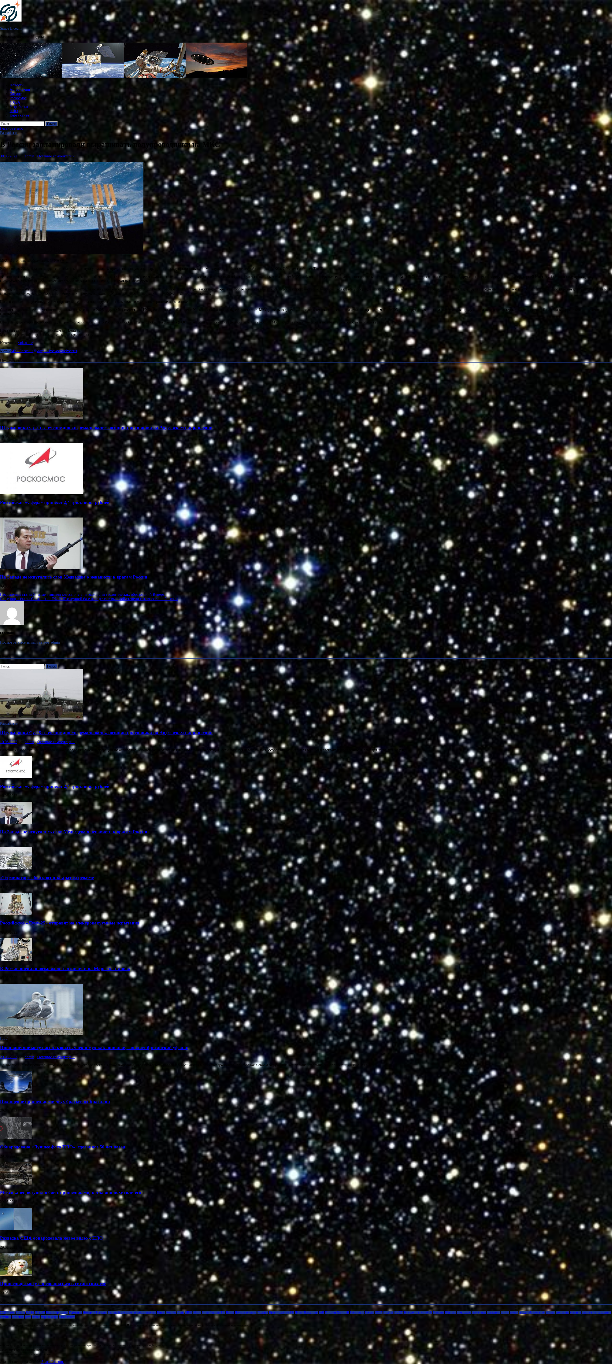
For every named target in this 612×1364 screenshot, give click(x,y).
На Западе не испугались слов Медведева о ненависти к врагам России (73, 576)
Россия (71, 351)
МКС (15, 351)
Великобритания (57, 1312)
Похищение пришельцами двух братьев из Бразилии (55, 1101)
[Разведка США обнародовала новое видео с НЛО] (16, 1229)
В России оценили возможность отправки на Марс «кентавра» (65, 968)
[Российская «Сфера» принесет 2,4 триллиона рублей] (41, 493)
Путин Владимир (306, 1312)
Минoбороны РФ (213, 1312)
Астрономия (20, 89)
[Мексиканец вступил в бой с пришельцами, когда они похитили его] (16, 1183)
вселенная (479, 1312)
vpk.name (25, 343)
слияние (575, 1312)
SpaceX (40, 1312)
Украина (438, 1312)
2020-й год (7, 1312)
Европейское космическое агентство (132, 1312)
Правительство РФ (281, 1312)
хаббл (36, 1317)
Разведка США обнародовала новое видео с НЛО (51, 1238)
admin (29, 156)
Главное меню (11, 128)
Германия (75, 1312)
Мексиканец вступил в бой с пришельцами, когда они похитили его (70, 1192)
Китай (161, 1312)
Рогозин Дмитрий (34, 351)
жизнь (505, 1312)
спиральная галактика (596, 1312)
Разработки (19, 107)
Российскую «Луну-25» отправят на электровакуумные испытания (69, 922)
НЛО (14, 111)
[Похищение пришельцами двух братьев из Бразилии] (16, 1092)
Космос (16, 94)
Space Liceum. (11, 28)
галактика (493, 1312)
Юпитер (450, 1312)
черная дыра (49, 1317)
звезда (514, 1312)
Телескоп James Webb (418, 1312)
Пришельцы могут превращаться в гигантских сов (53, 1283)
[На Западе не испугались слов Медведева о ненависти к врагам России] (41, 568)
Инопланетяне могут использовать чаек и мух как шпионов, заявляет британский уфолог (94, 1047)
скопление (562, 1312)
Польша (262, 1312)
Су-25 (398, 1312)
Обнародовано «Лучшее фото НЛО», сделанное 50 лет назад (62, 1146)
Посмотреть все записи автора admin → (32, 642)
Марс (197, 1312)
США (378, 1312)
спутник (5, 1317)
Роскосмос (18, 98)
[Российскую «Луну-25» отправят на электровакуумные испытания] (16, 914)
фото (28, 1317)
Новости (17, 85)
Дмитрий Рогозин (95, 1312)
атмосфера (464, 1312)
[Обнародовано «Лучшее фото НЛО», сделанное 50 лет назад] (16, 1138)
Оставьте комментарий (56, 156)
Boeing (20, 1312)
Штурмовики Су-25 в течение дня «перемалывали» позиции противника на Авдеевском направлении (106, 427)
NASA (15, 102)
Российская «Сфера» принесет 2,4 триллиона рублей (54, 502)
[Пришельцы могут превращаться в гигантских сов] (16, 1274)
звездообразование (532, 1312)
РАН (321, 1312)
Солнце (388, 1312)
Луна (180, 1312)
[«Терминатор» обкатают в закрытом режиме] (16, 868)
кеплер (550, 1312)
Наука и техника (246, 1312)
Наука (230, 1312)
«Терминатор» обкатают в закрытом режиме (47, 877)
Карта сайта (19, 115)
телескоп (18, 1317)
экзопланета (67, 1317)
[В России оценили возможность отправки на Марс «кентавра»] (16, 959)
